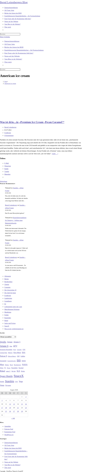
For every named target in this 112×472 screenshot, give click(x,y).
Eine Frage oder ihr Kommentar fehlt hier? (18, 53)
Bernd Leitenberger (10, 127)
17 (2, 408)
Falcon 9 (3, 356)
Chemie (6, 284)
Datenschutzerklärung (11, 41)
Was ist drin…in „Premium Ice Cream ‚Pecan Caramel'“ (32, 122)
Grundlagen (8, 301)
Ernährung (7, 133)
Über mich (8, 62)
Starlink (2, 381)
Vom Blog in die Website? (13, 59)
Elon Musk (17, 352)
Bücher (6, 279)
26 (10, 411)
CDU (24, 349)
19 (10, 408)
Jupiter (24, 361)
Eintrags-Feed (8, 429)
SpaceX (6, 326)
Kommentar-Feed (9, 432)
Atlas (10, 346)
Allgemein (7, 276)
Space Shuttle (6, 376)
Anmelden (7, 426)
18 (6, 408)
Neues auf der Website (12, 56)
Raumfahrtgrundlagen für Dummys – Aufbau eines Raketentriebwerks (15, 220)
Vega (21, 381)
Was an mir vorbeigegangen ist (13, 329)
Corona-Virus (3, 352)
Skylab (13, 371)
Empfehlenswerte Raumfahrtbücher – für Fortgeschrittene (24, 50)
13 (14, 404)
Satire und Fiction (10, 323)
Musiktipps (7, 312)
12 (10, 404)
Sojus (23, 371)
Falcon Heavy (12, 356)
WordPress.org (8, 435)
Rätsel (6, 320)
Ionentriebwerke (11, 360)
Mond (11, 364)
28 (18, 411)
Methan (7, 364)
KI (5, 304)
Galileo (23, 356)
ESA (23, 352)
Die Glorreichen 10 (10, 290)
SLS (18, 371)
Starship (9, 381)
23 (26, 408)
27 (14, 411)
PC (5, 368)
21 (18, 408)
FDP (18, 356)
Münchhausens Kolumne (11, 309)
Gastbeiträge (8, 298)
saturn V (8, 371)
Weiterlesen (3, 181)
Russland (21, 368)
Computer (7, 287)
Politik (6, 315)
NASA (24, 364)
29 (22, 411)
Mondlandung (17, 364)
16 (26, 404)
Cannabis (19, 349)
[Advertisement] (42, 102)
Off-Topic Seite (9, 44)
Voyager (8, 385)
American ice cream (10, 83)
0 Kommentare (9, 135)
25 (6, 411)
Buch (14, 349)
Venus (2, 385)
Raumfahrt (7, 318)
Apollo (3, 342)
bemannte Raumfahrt (6, 349)
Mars (2, 364)
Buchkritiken (8, 282)
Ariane (9, 342)
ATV (15, 346)
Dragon (10, 352)
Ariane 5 (16, 342)
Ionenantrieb (3, 361)
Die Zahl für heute (10, 293)
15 (22, 404)
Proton (8, 368)
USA (16, 381)
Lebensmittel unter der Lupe (13, 307)
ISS (19, 360)
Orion (1, 368)
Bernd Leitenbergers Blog (14, 2)
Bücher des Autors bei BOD (13, 47)
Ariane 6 (4, 346)
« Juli (13, 418)
